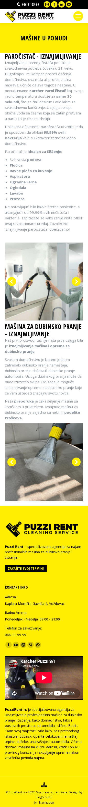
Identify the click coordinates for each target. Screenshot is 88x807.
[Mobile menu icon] (78, 16)
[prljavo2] (44, 462)
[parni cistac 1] (44, 281)
